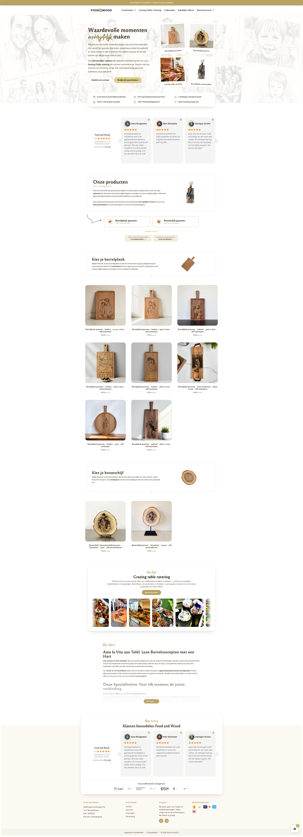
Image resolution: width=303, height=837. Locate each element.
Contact (129, 806)
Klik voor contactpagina (92, 817)
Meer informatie (151, 592)
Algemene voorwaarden (133, 832)
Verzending (130, 816)
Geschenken (127, 10)
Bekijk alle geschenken (128, 80)
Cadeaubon (169, 10)
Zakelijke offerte (186, 10)
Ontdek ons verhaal (100, 80)
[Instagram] (167, 821)
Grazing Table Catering (150, 10)
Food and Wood (102, 134)
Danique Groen (202, 123)
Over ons (129, 810)
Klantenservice (204, 10)
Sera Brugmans (139, 123)
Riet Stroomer (170, 123)
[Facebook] (161, 821)
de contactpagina (177, 812)
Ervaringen (130, 813)
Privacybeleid (152, 832)
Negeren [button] (170, 3)
